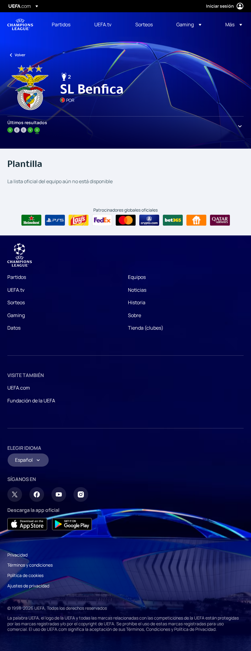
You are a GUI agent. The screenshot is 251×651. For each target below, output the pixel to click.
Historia (136, 302)
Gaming (16, 315)
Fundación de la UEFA (31, 400)
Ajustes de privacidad (28, 586)
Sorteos (16, 302)
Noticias (137, 290)
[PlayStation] (55, 220)
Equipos (137, 277)
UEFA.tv (15, 290)
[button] (188, 24)
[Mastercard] (126, 220)
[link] (61, 24)
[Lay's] (78, 220)
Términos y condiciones (30, 565)
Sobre (134, 315)
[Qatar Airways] (220, 220)
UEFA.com (18, 387)
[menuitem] (65, 24)
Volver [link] (20, 54)
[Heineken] (31, 220)
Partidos (16, 277)
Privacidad (17, 555)
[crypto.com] (149, 220)
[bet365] (173, 220)
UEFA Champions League (20, 24)
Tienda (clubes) (145, 327)
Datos (14, 327)
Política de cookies (25, 575)
